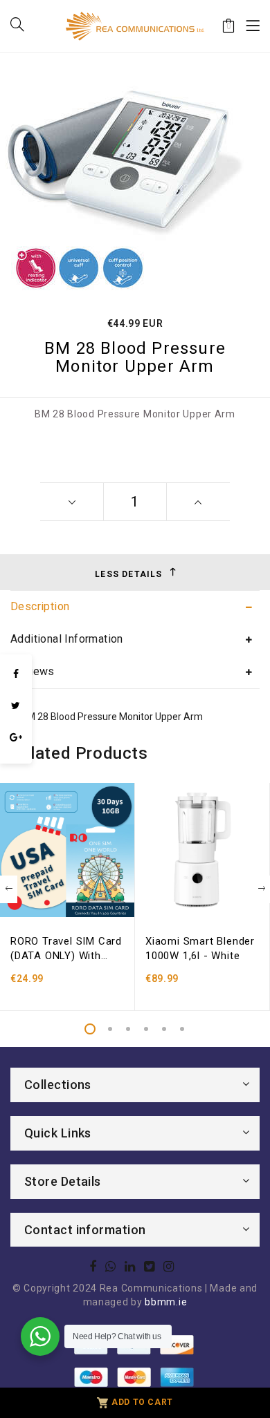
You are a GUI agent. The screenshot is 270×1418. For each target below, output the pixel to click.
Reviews (32, 671)
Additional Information (66, 638)
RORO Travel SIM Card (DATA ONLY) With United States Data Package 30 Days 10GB (66, 949)
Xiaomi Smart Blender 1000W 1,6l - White (200, 948)
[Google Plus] (16, 737)
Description (39, 606)
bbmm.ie (166, 1301)
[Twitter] (16, 705)
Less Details (128, 574)
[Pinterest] (16, 756)
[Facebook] (16, 674)
